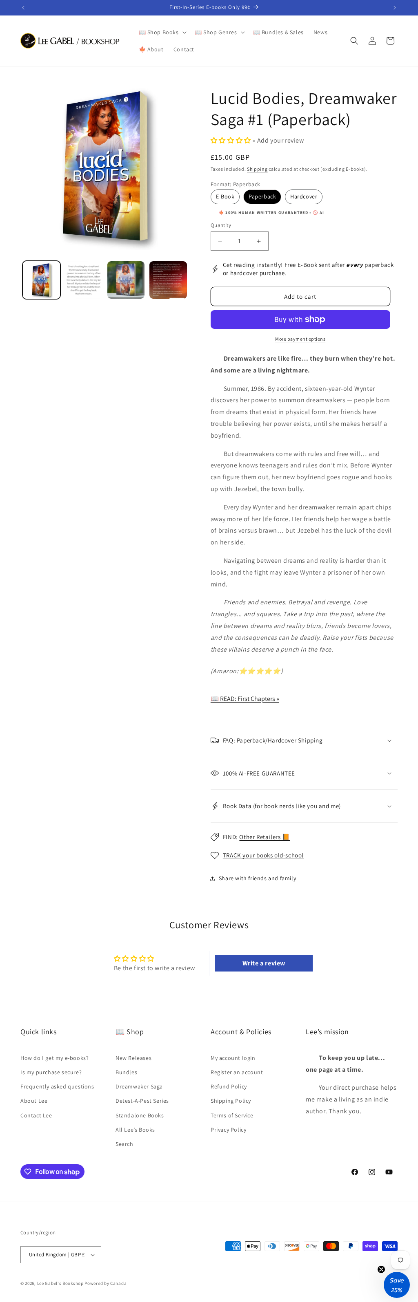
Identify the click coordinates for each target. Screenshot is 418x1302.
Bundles (126, 1072)
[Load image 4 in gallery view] (168, 280)
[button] (162, 32)
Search (124, 1144)
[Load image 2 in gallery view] (83, 280)
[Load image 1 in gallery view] (41, 280)
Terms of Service (232, 1115)
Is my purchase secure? (51, 1072)
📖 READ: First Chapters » (245, 698)
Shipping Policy (231, 1100)
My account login (233, 1058)
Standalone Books (140, 1115)
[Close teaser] (381, 1269)
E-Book (225, 196)
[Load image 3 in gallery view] (126, 280)
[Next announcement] (395, 7)
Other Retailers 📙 (264, 837)
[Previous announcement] (23, 7)
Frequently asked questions (57, 1086)
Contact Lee (36, 1115)
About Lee (33, 1100)
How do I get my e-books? (54, 1058)
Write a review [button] (263, 963)
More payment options (300, 339)
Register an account (237, 1072)
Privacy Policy (228, 1129)
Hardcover (303, 196)
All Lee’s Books (135, 1129)
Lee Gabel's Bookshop (60, 1283)
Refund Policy (229, 1086)
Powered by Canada (105, 1283)
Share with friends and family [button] (257, 878)
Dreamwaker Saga (139, 1086)
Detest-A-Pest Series (142, 1100)
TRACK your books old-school (263, 855)
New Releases (133, 1058)
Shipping (257, 169)
